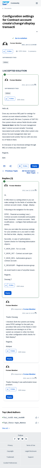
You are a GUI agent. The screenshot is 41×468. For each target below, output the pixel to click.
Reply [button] (34, 166)
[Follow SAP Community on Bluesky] (18, 439)
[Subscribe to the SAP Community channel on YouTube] (22, 439)
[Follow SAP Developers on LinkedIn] (26, 439)
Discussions (7, 8)
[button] (4, 51)
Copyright (10, 451)
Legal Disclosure (30, 451)
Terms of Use (30, 445)
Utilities (5, 62)
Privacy (10, 445)
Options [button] (36, 31)
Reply (7, 293)
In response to (24, 309)
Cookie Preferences (10, 463)
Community (15, 3)
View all (5, 428)
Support (31, 457)
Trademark (10, 457)
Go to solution (21, 38)
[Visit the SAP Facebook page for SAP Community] (15, 439)
